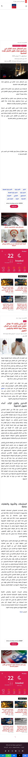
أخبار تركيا (19, 43)
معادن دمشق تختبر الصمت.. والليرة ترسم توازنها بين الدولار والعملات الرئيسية (21, 289)
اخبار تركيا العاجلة (12, 192)
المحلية (23, 199)
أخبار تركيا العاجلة (7, 189)
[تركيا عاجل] (14, 6)
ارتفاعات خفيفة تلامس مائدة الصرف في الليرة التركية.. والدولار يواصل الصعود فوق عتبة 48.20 (7, 306)
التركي (15, 196)
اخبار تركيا (22, 192)
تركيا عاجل (9, 199)
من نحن (10, 747)
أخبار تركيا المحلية (16, 46)
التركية (9, 196)
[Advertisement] (14, 25)
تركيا (17, 199)
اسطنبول (23, 196)
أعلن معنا (6, 747)
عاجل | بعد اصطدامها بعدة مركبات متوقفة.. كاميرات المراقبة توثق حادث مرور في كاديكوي (21, 306)
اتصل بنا (22, 747)
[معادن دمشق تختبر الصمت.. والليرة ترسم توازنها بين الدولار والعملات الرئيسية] (21, 282)
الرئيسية (24, 43)
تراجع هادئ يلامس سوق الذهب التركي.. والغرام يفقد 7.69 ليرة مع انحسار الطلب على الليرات (7, 289)
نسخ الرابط (14, 206)
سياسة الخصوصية (16, 747)
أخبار (24, 189)
